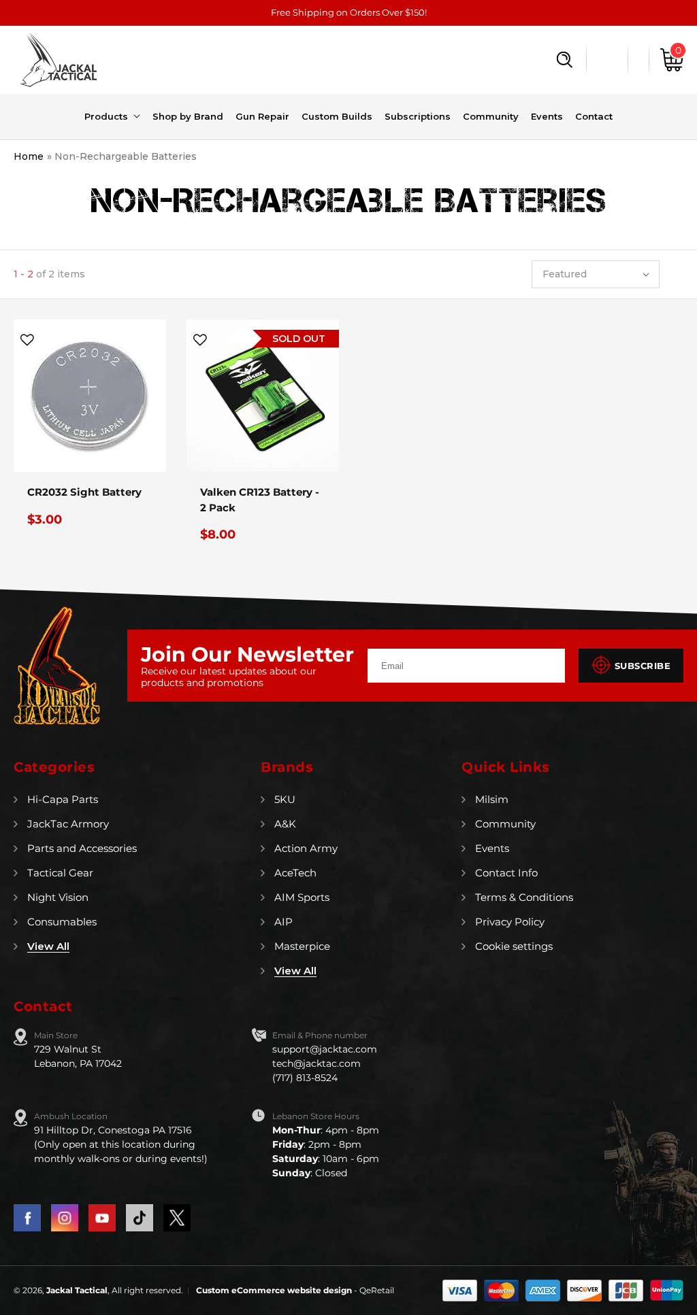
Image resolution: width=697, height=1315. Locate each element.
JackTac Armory (68, 823)
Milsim (491, 799)
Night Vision (57, 897)
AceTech (295, 872)
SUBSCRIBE (643, 665)
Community (505, 823)
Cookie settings (514, 946)
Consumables (62, 921)
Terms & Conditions (524, 897)
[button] (564, 60)
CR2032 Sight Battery (84, 491)
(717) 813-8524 (305, 1078)
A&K (285, 823)
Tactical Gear (60, 872)
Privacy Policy (510, 921)
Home (29, 156)
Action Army (306, 848)
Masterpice (302, 946)
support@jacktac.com (324, 1049)
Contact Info (506, 872)
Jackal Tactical (77, 1290)
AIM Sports (301, 897)
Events (492, 848)
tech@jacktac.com (316, 1063)
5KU (284, 799)
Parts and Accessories (82, 848)
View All (48, 946)
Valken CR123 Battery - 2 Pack (259, 499)
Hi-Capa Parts (62, 799)
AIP (283, 921)
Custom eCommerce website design (275, 1290)
